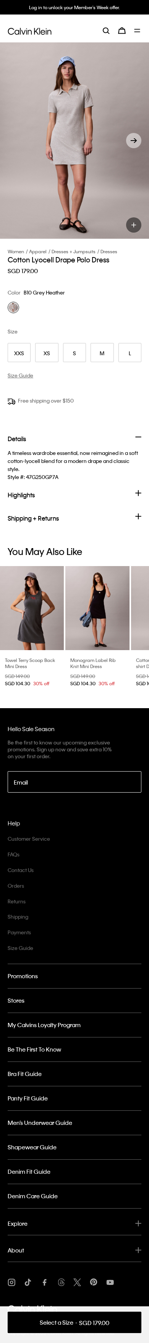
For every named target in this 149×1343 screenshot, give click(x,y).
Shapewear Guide (32, 1147)
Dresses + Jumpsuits (74, 251)
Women (16, 251)
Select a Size (74, 1323)
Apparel (38, 251)
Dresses (108, 251)
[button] (133, 140)
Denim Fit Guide (29, 1171)
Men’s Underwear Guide (40, 1122)
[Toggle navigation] (137, 30)
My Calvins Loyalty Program (44, 1025)
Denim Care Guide (33, 1196)
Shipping (18, 916)
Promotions (23, 976)
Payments (19, 932)
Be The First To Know (34, 1049)
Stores (16, 1000)
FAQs (13, 854)
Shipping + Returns (33, 518)
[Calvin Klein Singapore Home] (30, 30)
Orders (16, 885)
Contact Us (21, 870)
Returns (17, 901)
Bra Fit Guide (25, 1074)
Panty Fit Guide (28, 1098)
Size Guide (20, 948)
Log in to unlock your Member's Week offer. (74, 7)
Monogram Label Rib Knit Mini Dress (93, 663)
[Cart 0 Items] (122, 30)
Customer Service (29, 838)
